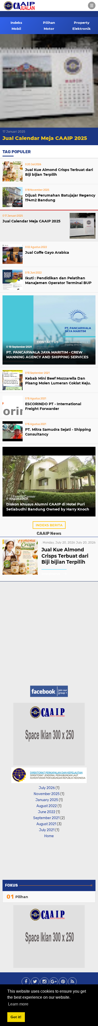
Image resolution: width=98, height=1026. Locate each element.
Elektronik (81, 29)
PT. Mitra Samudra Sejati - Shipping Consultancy (58, 432)
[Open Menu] (91, 5)
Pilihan (49, 23)
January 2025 (46, 800)
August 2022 (46, 806)
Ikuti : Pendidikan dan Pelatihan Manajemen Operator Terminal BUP (58, 280)
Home (49, 836)
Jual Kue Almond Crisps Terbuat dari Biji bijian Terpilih (59, 172)
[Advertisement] (49, 633)
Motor (49, 29)
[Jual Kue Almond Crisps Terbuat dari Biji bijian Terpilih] (20, 573)
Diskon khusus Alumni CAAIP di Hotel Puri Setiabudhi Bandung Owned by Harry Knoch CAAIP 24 (47, 507)
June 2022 (46, 812)
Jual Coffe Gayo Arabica (47, 252)
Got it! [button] (16, 1017)
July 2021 (47, 830)
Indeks (16, 23)
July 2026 (47, 788)
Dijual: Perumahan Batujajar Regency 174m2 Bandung (60, 198)
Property (81, 23)
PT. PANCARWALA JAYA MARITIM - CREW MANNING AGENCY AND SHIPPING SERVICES (47, 355)
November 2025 (47, 794)
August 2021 (46, 824)
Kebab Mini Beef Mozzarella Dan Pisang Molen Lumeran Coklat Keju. (58, 381)
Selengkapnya (51, 573)
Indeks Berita (49, 525)
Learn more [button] (18, 1004)
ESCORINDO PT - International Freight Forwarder (53, 406)
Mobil (16, 29)
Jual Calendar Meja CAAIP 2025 (45, 138)
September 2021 (46, 818)
